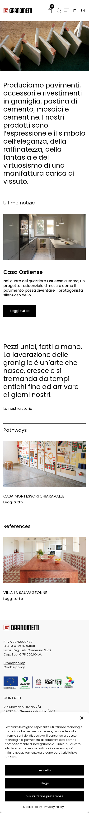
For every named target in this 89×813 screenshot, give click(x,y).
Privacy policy (14, 663)
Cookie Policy (32, 807)
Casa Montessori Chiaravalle (33, 496)
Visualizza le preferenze (45, 796)
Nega (45, 783)
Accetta (45, 770)
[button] (82, 718)
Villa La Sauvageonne (25, 592)
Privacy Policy (54, 807)
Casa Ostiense (23, 272)
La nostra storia (17, 408)
